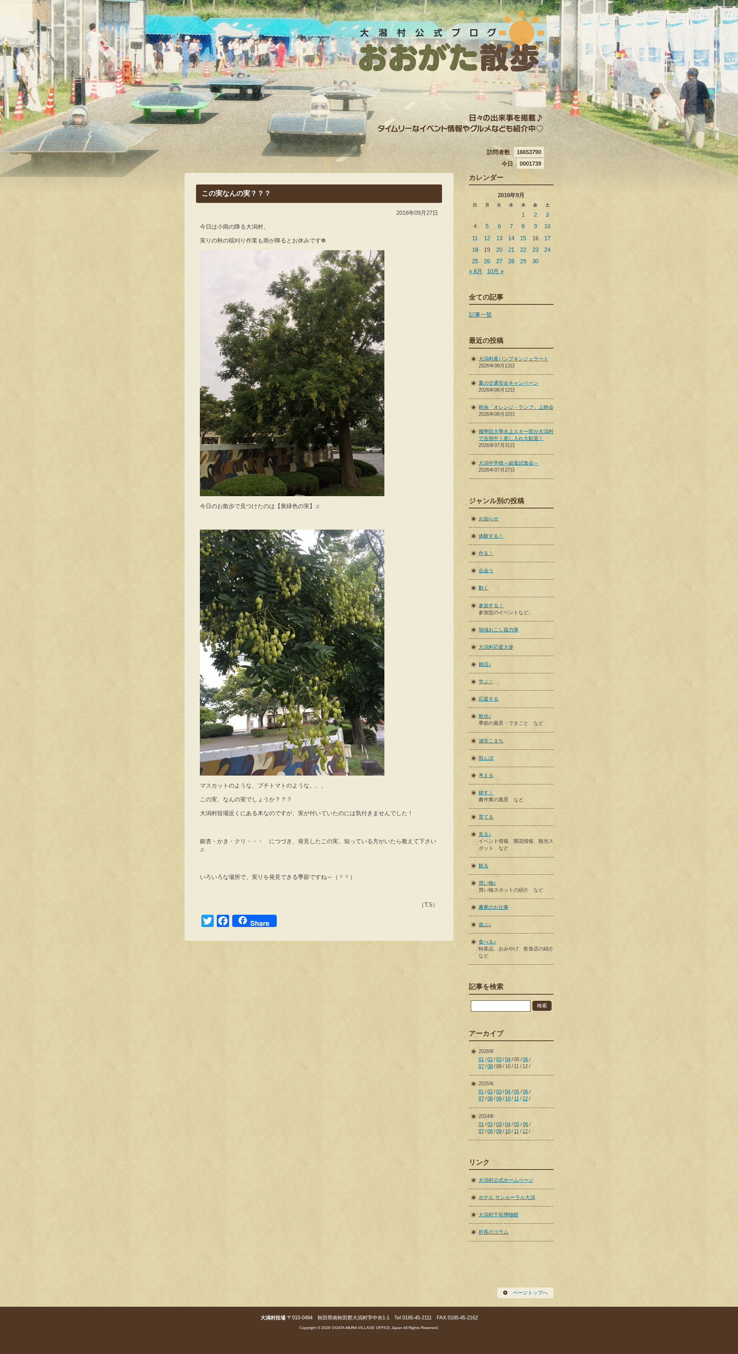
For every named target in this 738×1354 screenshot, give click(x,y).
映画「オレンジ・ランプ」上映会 (516, 407)
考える (486, 775)
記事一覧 (480, 314)
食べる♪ (487, 942)
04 (507, 1059)
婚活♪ (485, 664)
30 (535, 261)
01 (481, 1059)
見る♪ (485, 834)
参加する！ (491, 605)
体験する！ (491, 536)
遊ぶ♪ (485, 924)
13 (499, 238)
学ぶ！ (486, 681)
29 (523, 261)
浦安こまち (491, 741)
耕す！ (486, 793)
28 (511, 261)
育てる (486, 817)
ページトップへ (530, 1293)
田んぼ (486, 758)
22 (523, 249)
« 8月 (475, 271)
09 (499, 1098)
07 (481, 1066)
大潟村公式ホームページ (506, 1180)
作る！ (486, 553)
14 (511, 238)
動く (484, 588)
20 (499, 249)
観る (484, 866)
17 (547, 238)
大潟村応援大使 (496, 647)
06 (525, 1059)
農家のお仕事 (494, 907)
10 (547, 226)
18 (475, 249)
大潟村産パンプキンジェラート (514, 359)
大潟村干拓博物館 (499, 1215)
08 (490, 1066)
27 (499, 261)
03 (499, 1059)
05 (516, 1092)
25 (475, 261)
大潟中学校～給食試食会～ (509, 463)
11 (475, 238)
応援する (489, 699)
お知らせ (489, 519)
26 (487, 261)
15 (523, 238)
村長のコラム (494, 1232)
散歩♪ (485, 716)
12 (487, 238)
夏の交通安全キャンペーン (509, 383)
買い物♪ (487, 883)
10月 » (495, 271)
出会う (486, 570)
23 (535, 249)
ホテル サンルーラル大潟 (507, 1197)
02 (490, 1059)
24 (547, 249)
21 (511, 249)
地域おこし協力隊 (499, 630)
